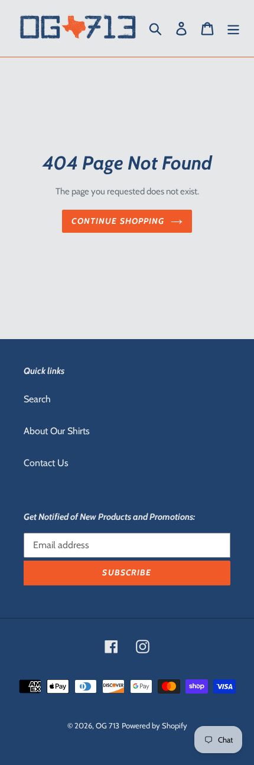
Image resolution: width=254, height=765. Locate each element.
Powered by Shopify (154, 725)
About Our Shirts (57, 431)
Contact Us (46, 462)
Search (37, 399)
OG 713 (107, 725)
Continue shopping (117, 221)
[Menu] (233, 28)
